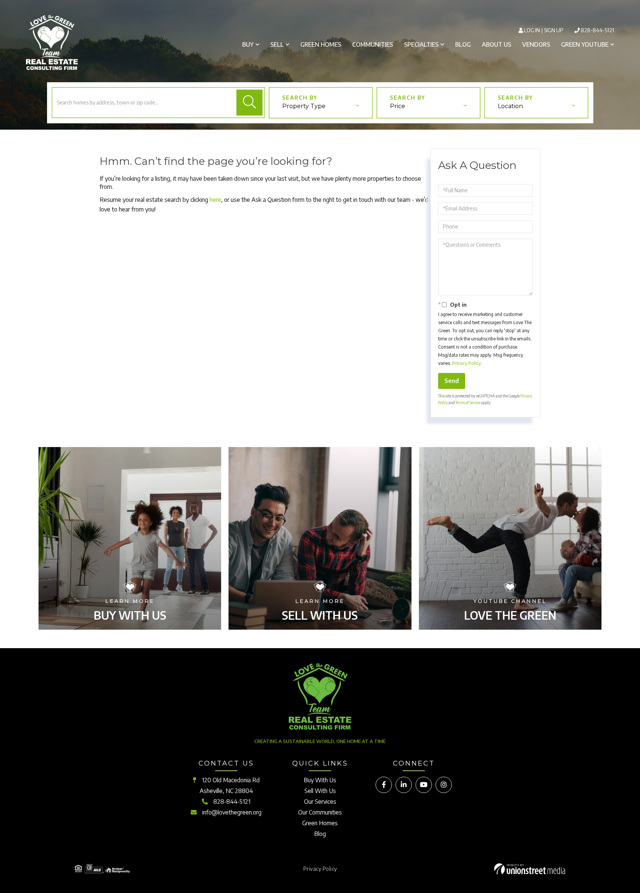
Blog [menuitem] (463, 44)
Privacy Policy (466, 363)
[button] (249, 103)
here (215, 199)
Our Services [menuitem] (320, 801)
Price (397, 106)
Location (510, 106)
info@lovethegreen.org (231, 812)
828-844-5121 (597, 30)
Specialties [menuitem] (421, 44)
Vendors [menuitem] (536, 44)
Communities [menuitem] (372, 44)
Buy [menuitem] (248, 44)
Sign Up (553, 30)
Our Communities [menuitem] (320, 812)
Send (451, 380)
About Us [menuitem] (496, 44)
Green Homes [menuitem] (320, 44)
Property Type (304, 106)
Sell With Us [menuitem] (320, 790)
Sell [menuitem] (277, 44)
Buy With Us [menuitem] (320, 780)
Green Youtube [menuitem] (585, 44)
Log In (532, 30)
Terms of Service (468, 402)
